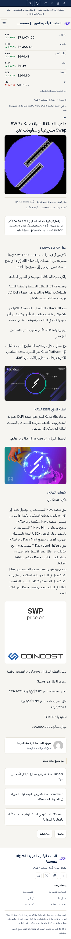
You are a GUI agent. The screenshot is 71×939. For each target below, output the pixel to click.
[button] (35, 165)
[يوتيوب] (45, 3)
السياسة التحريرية (57, 892)
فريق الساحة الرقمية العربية (49, 202)
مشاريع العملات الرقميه (44, 100)
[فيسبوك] (64, 3)
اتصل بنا (62, 898)
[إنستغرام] (57, 3)
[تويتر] (51, 3)
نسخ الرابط (45, 834)
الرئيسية (62, 100)
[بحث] (30, 3)
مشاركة (60, 834)
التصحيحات (28, 892)
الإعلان (31, 898)
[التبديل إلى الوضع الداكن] (37, 3)
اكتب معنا (29, 905)
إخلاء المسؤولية (58, 905)
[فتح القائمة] (4, 23)
